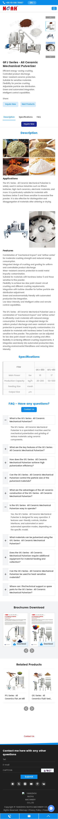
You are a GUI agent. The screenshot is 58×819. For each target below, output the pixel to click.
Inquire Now (10, 104)
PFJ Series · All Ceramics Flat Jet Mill (15, 697)
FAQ (39, 117)
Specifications (26, 117)
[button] (26, 650)
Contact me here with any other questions (24, 752)
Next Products (28, 104)
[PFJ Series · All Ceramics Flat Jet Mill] (15, 681)
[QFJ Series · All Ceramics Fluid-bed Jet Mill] (42, 681)
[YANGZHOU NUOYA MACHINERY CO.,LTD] (10, 8)
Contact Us (29, 409)
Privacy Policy (35, 810)
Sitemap (23, 810)
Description (9, 117)
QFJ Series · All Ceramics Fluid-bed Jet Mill (41, 697)
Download (21, 644)
